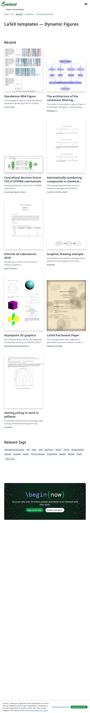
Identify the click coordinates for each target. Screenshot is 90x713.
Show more (10, 459)
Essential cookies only (60, 707)
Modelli (19, 14)
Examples (29, 14)
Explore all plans (54, 510)
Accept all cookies (79, 707)
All (12, 14)
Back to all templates (14, 9)
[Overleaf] (9, 4)
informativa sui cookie (38, 710)
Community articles (44, 14)
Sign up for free (35, 510)
